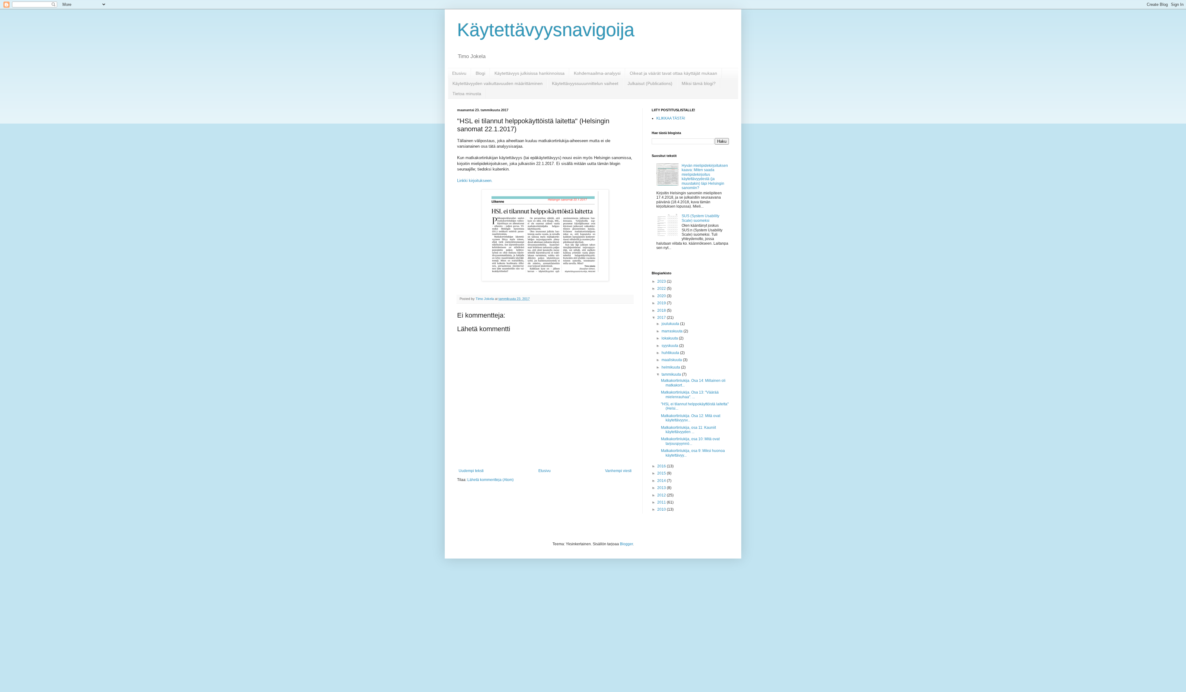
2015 (662, 473)
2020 (662, 296)
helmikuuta (671, 367)
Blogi (480, 73)
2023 (662, 281)
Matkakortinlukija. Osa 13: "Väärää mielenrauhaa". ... (690, 394)
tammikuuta (672, 374)
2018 (662, 310)
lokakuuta (670, 338)
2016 (662, 466)
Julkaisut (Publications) (650, 83)
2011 (662, 502)
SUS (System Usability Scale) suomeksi (700, 218)
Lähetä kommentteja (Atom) (490, 480)
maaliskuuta (672, 360)
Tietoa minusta (466, 93)
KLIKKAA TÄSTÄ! (670, 118)
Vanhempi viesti (618, 471)
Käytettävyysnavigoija (545, 29)
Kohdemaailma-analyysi (597, 73)
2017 (662, 317)
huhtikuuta (671, 353)
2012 (662, 495)
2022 (662, 288)
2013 (662, 488)
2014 (662, 481)
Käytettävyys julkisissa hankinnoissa (529, 73)
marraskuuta (672, 331)
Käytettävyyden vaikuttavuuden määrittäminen (497, 83)
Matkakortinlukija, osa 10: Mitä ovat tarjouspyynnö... (690, 441)
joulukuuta (671, 324)
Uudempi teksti (471, 471)
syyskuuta (670, 346)
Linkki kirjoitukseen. (475, 180)
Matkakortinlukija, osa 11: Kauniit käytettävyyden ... (688, 429)
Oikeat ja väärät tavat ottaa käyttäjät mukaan (673, 73)
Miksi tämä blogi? (699, 83)
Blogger (626, 544)
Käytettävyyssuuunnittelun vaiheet (585, 83)
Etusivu (459, 73)
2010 (662, 509)
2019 (662, 303)
